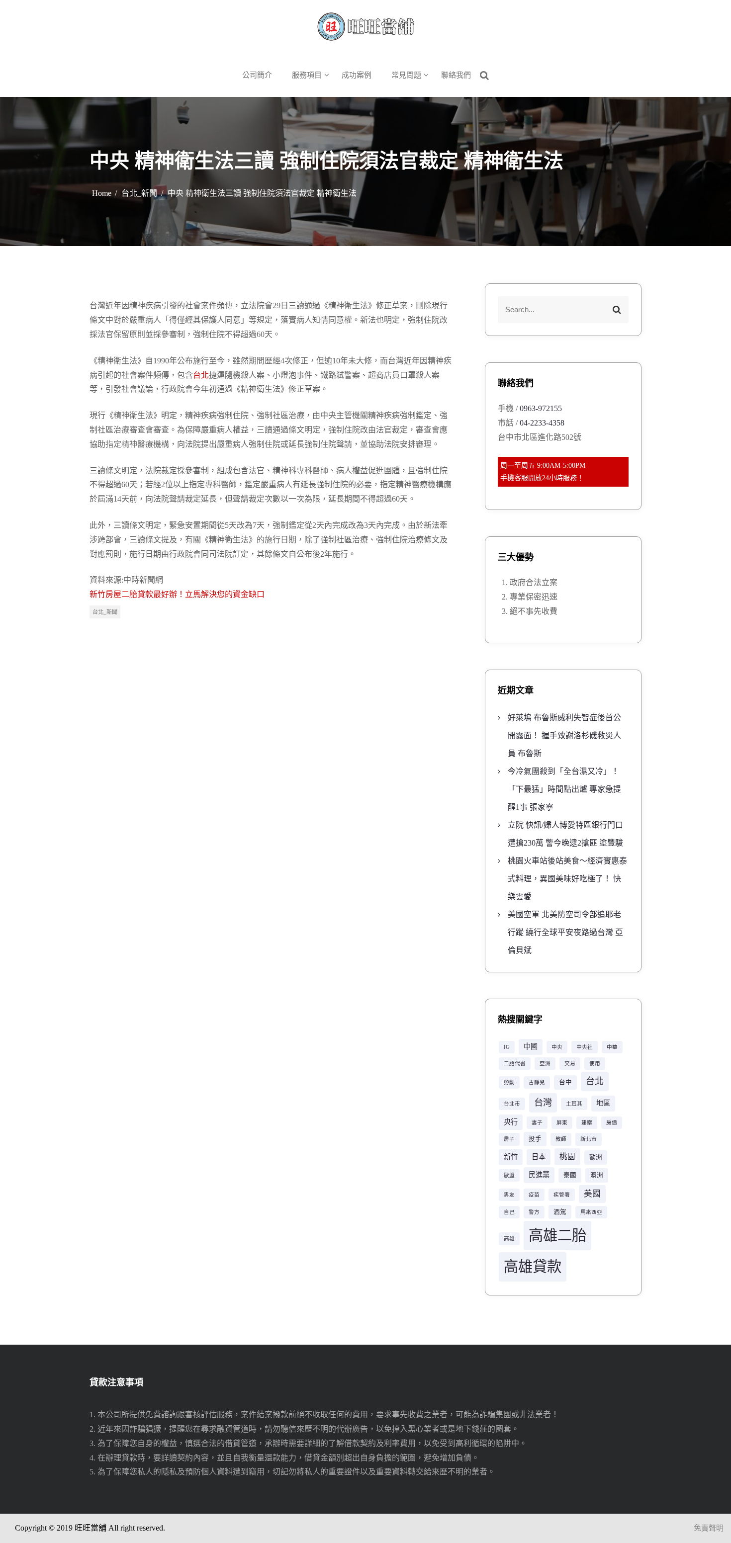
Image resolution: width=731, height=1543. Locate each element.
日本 (539, 1157)
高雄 (509, 1238)
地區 (603, 1103)
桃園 (567, 1156)
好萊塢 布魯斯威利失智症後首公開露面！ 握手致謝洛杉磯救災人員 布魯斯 (564, 735)
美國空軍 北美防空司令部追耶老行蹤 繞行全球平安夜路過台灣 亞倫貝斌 (565, 932)
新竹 (511, 1157)
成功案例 (356, 75)
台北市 (512, 1104)
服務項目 (307, 75)
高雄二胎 (557, 1235)
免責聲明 (709, 1528)
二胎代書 (515, 1063)
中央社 (584, 1047)
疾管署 (561, 1195)
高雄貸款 (532, 1267)
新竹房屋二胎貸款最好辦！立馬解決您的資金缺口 (177, 594)
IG (507, 1047)
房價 (611, 1122)
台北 (201, 375)
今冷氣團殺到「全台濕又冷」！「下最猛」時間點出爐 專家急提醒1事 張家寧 (564, 789)
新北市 (588, 1139)
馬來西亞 (591, 1212)
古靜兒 (537, 1082)
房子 (509, 1139)
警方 (534, 1212)
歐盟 (509, 1175)
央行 (511, 1122)
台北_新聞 (104, 612)
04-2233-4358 (542, 423)
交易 (569, 1063)
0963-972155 (541, 408)
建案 (586, 1122)
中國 (531, 1046)
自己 (509, 1212)
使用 (594, 1063)
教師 (560, 1139)
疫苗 (534, 1195)
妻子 (537, 1122)
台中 (565, 1082)
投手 (535, 1138)
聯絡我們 (456, 75)
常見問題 (406, 75)
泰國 (569, 1175)
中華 (612, 1047)
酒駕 (559, 1211)
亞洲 (545, 1063)
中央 (556, 1047)
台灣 (543, 1103)
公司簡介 (257, 75)
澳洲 (596, 1175)
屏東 (561, 1122)
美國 (592, 1194)
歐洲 (595, 1157)
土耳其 (574, 1104)
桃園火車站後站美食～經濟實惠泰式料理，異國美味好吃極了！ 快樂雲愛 (567, 879)
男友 (509, 1195)
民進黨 (539, 1175)
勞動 (509, 1082)
